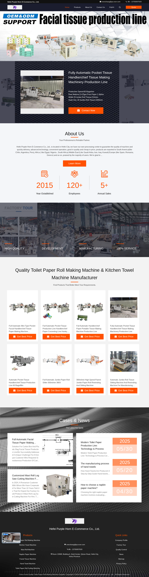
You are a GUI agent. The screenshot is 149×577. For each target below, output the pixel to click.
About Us (88, 7)
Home (67, 7)
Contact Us (101, 7)
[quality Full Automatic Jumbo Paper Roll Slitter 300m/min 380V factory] (56, 361)
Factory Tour (121, 545)
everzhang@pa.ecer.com (111, 2)
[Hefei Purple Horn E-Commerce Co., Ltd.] (14, 7)
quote (133, 7)
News (121, 554)
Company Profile (121, 540)
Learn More (75, 163)
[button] (72, 60)
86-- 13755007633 (134, 2)
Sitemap (121, 559)
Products (77, 7)
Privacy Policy (121, 564)
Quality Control (121, 550)
